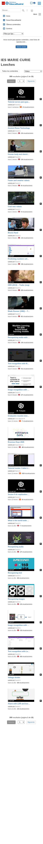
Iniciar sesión (21, 47)
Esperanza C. (19, 445)
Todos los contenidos (10, 71)
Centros (9, 28)
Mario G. (18, 471)
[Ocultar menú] (37, 14)
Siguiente (31, 81)
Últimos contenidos (13, 24)
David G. (18, 104)
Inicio (8, 16)
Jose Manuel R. (20, 418)
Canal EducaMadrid (13, 20)
